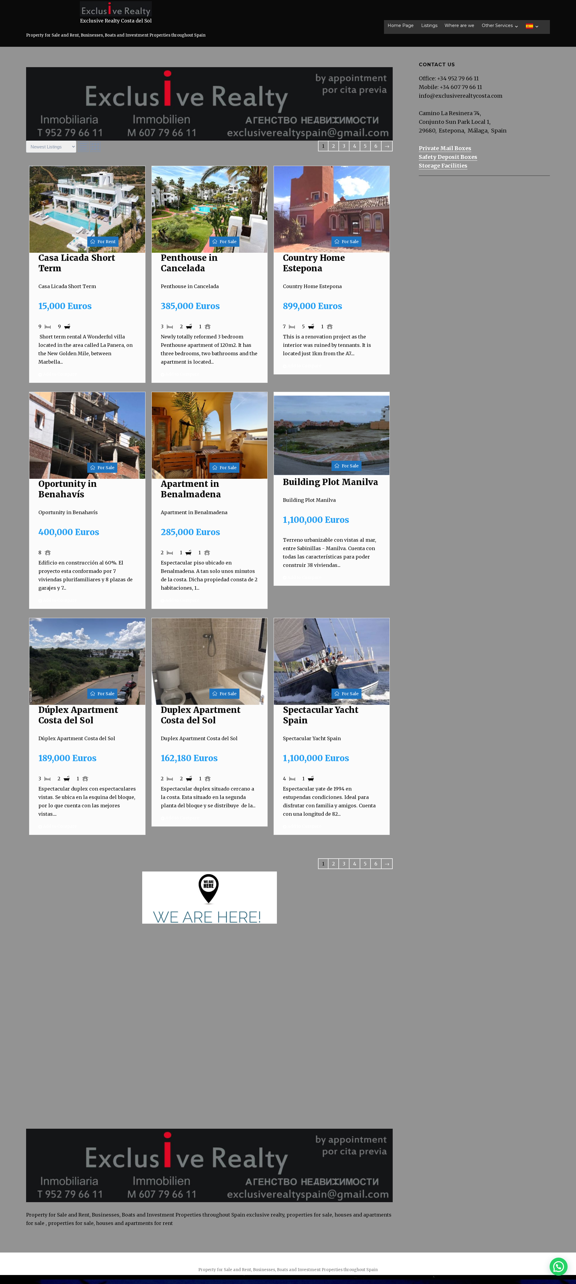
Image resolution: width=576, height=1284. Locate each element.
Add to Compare (59, 374)
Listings (429, 25)
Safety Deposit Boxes (448, 156)
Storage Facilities (443, 165)
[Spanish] (532, 25)
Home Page (401, 25)
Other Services (497, 25)
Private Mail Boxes (445, 148)
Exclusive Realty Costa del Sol (116, 21)
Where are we (459, 25)
